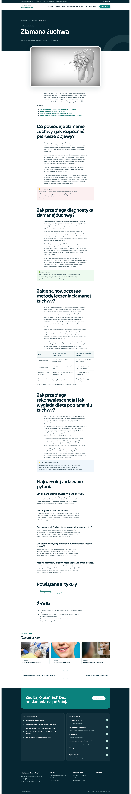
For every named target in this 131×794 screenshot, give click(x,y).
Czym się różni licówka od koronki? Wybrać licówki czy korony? (42, 733)
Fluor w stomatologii (45, 591)
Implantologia (88, 755)
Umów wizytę (104, 6)
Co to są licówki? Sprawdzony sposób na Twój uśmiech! (82, 730)
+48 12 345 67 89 (106, 1)
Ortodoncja (88, 734)
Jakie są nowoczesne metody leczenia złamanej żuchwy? (56, 113)
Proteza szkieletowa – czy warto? (77, 751)
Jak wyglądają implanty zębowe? (96, 675)
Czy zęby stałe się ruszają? (61, 662)
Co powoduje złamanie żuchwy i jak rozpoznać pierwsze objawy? (58, 109)
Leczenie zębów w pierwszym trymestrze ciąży (39, 675)
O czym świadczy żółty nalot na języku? (51, 593)
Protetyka (51, 6)
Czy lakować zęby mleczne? (31, 662)
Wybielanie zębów (60, 6)
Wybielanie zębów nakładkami (35, 721)
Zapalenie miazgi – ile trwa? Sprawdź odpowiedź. (40, 728)
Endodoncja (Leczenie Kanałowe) (75, 6)
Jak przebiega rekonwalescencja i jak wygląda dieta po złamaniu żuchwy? (61, 116)
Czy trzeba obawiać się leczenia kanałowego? (80, 744)
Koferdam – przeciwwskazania (76, 737)
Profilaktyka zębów (91, 6)
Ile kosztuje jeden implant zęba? (77, 758)
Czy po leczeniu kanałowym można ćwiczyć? (39, 737)
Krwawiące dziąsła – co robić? (93, 662)
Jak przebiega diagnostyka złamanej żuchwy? (53, 111)
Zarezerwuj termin (99, 698)
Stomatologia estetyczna (88, 727)
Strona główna (24, 20)
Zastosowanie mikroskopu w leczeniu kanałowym (41, 724)
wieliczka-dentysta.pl (27, 6)
